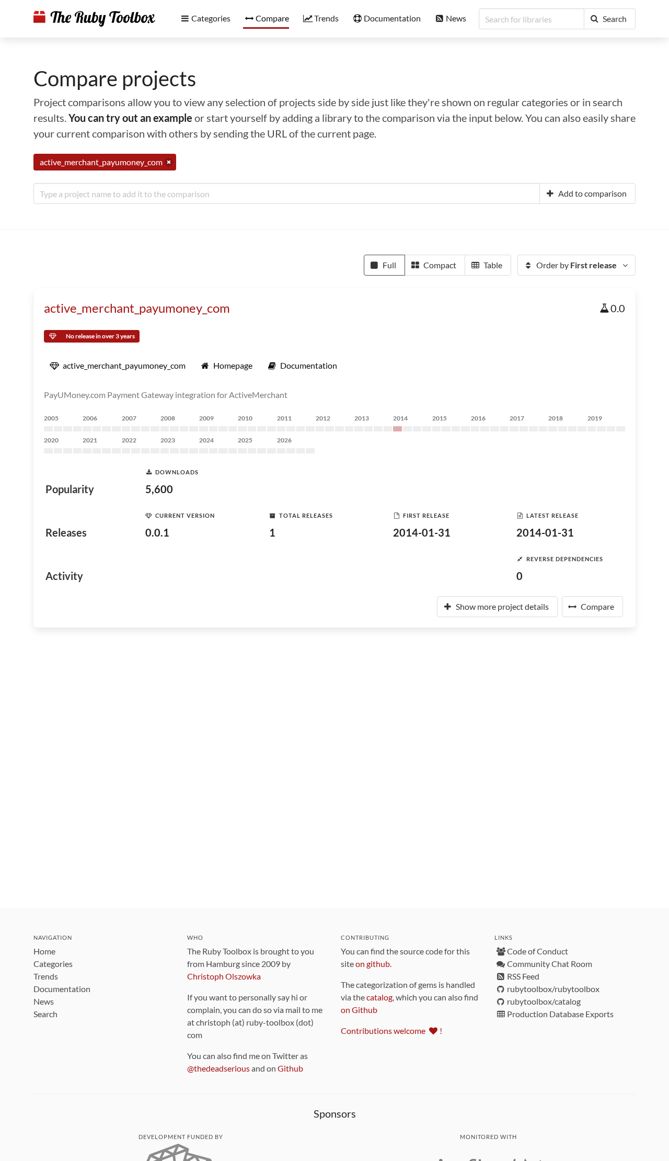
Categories (53, 964)
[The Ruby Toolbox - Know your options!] (94, 19)
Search (45, 1014)
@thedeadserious (218, 1068)
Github (290, 1068)
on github (372, 964)
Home (44, 951)
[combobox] (286, 193)
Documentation (61, 989)
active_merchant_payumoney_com (137, 307)
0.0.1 (157, 532)
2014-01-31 (422, 532)
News (43, 1001)
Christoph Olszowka (224, 976)
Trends (45, 976)
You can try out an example (130, 117)
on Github (359, 1010)
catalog (379, 997)
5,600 (159, 489)
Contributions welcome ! (391, 1030)
